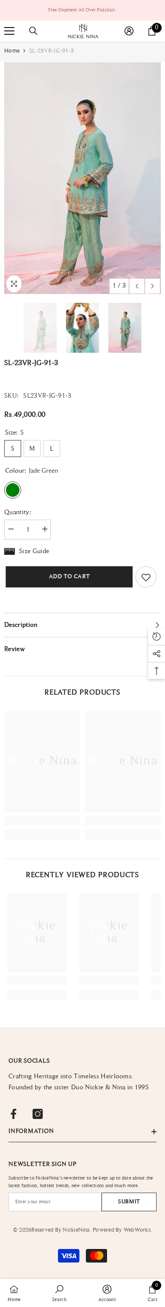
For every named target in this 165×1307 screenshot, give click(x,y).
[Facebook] (13, 1113)
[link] (42, 820)
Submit (129, 1202)
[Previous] (136, 286)
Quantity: (17, 512)
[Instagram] (37, 1113)
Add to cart (67, 577)
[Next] (152, 286)
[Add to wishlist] (146, 576)
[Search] (33, 31)
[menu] (9, 31)
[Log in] (129, 30)
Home (11, 51)
